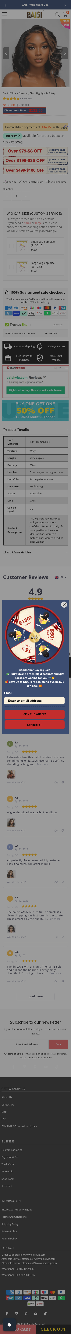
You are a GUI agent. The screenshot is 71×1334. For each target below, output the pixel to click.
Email (8, 693)
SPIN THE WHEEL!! (34, 714)
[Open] (9, 1324)
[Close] (64, 604)
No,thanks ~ (34, 724)
